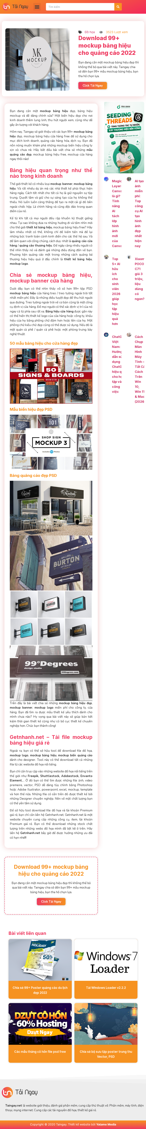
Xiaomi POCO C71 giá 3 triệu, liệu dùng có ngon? (140, 279)
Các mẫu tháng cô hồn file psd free (40, 1051)
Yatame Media (106, 1124)
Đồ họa (90, 32)
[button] (37, 7)
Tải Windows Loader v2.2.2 (106, 988)
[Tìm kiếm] (118, 7)
